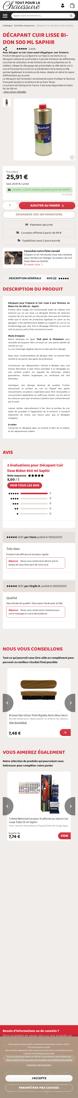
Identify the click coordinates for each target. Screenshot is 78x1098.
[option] (7, 102)
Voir (64, 836)
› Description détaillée (14, 92)
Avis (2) (51, 278)
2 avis (32, 48)
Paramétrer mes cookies (39, 1088)
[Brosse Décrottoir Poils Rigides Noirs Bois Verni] (39, 690)
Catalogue (7, 26)
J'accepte (39, 1078)
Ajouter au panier (45, 205)
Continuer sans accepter (39, 1065)
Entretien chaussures (24, 26)
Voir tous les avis (24, 485)
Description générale (25, 278)
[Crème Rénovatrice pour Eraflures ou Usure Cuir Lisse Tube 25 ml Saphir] (39, 794)
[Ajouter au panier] (65, 732)
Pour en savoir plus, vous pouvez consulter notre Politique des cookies (39, 1060)
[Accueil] (21, 5)
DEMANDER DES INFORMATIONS (39, 214)
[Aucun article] (72, 5)
